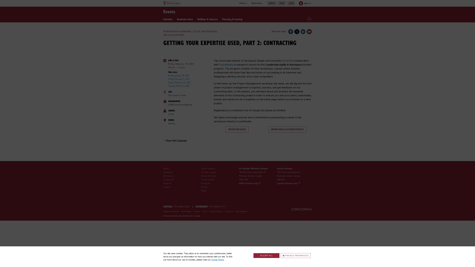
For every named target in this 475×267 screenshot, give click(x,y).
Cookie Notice (217, 259)
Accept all (266, 255)
